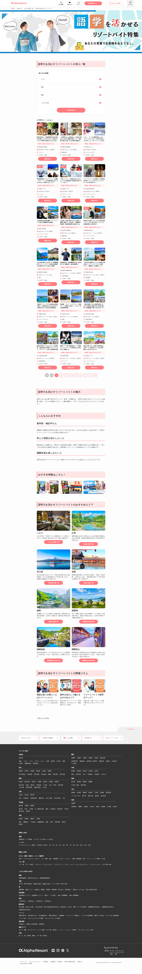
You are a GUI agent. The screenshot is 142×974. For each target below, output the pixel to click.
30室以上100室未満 (31, 924)
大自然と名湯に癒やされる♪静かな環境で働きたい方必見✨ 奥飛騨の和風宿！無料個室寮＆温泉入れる (70, 222)
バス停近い (53, 895)
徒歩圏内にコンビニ (24, 895)
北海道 (21, 754)
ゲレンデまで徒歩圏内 (112, 915)
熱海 (20, 822)
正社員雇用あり (42, 915)
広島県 (90, 771)
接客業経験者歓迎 (45, 878)
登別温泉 (35, 763)
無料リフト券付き (99, 915)
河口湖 (66, 809)
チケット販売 (29, 864)
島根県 (79, 771)
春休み (46, 845)
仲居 (20, 858)
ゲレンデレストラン (82, 864)
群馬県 (57, 781)
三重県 (38, 818)
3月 (57, 845)
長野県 (32, 805)
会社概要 (52, 961)
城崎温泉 (82, 761)
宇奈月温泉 (57, 798)
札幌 (20, 761)
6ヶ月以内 (43, 839)
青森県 (21, 771)
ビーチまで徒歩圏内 (87, 915)
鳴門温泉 (83, 785)
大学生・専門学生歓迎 (25, 884)
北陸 (20, 791)
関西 (72, 754)
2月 (53, 845)
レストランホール (28, 858)
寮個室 (43, 889)
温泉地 (29, 935)
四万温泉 (60, 785)
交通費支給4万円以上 (108, 907)
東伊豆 (64, 822)
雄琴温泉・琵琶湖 (92, 761)
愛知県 (32, 818)
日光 (50, 785)
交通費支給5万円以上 (25, 909)
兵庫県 (90, 758)
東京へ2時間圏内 (63, 895)
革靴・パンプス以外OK (79, 907)
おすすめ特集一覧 (28, 8)
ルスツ (43, 761)
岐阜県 (21, 818)
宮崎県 (102, 792)
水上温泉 (21, 787)
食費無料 (61, 915)
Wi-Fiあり (61, 889)
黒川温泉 (103, 796)
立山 (63, 798)
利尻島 (53, 761)
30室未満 (41, 924)
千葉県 (39, 781)
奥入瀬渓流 (22, 774)
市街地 (45, 935)
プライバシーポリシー (35, 961)
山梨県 (26, 805)
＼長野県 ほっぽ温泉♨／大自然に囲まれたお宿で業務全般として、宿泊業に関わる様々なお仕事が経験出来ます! (71, 139)
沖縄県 (73, 803)
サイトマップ (23, 961)
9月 (77, 845)
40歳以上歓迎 (46, 884)
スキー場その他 (106, 864)
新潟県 (21, 805)
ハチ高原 (73, 763)
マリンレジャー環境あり (73, 915)
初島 (47, 822)
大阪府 (85, 758)
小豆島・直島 (75, 785)
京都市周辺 (74, 761)
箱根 (27, 785)
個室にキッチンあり (79, 889)
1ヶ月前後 (29, 839)
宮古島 (115, 806)
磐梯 (49, 774)
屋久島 (84, 796)
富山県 (21, 795)
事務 (46, 858)
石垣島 (97, 806)
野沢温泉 (59, 809)
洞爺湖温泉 (28, 763)
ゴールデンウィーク (24, 845)
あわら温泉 (49, 798)
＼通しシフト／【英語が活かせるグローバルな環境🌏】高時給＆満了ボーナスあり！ (71, 180)
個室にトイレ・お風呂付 (32, 889)
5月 (64, 845)
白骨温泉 (52, 809)
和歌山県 (102, 758)
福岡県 (73, 792)
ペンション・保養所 (70, 930)
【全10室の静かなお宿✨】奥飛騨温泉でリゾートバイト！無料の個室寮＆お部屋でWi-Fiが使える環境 (47, 264)
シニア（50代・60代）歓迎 (59, 884)
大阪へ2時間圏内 (74, 895)
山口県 (96, 771)
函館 (63, 761)
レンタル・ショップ (69, 864)
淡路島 (108, 761)
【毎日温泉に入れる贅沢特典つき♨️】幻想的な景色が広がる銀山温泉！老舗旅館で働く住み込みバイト (94, 306)
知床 (47, 761)
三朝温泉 (89, 774)
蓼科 (47, 809)
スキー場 (48, 930)
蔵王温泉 (36, 774)
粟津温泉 (41, 798)
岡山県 (85, 771)
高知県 (79, 781)
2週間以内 (22, 839)
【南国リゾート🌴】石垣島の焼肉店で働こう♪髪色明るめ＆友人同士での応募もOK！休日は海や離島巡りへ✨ (47, 306)
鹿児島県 (108, 792)
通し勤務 (21, 907)
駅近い (47, 895)
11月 (85, 845)
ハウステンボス (75, 796)
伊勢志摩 (57, 822)
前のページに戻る (43, 718)
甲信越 (21, 802)
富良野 (21, 763)
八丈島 (44, 787)
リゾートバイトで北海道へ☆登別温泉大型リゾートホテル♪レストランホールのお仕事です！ (94, 180)
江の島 (45, 785)
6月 (67, 845)
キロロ (37, 761)
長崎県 (85, 792)
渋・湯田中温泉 (39, 809)
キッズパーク (58, 864)
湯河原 (32, 785)
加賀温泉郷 (33, 798)
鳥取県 (73, 771)
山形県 (44, 771)
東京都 (21, 781)
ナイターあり (23, 918)
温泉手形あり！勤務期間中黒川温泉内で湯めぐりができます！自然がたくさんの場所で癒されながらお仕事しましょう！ (47, 139)
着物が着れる (23, 915)
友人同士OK (39, 907)
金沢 (20, 798)
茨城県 (51, 781)
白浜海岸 (114, 761)
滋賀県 (73, 758)
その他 (103, 858)
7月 (71, 845)
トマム (31, 761)
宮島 (72, 774)
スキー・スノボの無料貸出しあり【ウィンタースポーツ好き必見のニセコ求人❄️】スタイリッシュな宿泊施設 (94, 139)
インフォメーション (95, 864)
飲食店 (55, 930)
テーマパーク (32, 930)
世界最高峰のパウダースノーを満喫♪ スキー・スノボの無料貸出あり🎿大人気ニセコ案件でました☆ (47, 180)
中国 (72, 767)
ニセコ (25, 761)
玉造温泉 (96, 774)
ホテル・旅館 (23, 930)
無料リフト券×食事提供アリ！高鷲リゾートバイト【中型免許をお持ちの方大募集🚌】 (70, 347)
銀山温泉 (43, 774)
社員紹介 (59, 961)
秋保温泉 (29, 774)
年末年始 (39, 845)
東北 (20, 767)
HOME (13, 8)
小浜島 (109, 806)
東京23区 (21, 785)
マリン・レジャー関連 (93, 858)
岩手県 (26, 771)
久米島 (92, 806)
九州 (72, 789)
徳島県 (85, 781)
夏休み (34, 845)
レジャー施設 (41, 930)
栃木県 (45, 781)
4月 (60, 845)
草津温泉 (38, 785)
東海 (20, 815)
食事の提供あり (53, 915)
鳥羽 (51, 822)
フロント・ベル (39, 858)
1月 (50, 845)
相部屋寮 (54, 889)
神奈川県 (27, 781)
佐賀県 (79, 792)
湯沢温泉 (21, 811)
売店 (50, 858)
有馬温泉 (101, 761)
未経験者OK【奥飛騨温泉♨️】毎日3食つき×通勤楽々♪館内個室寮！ (71, 263)
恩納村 (86, 806)
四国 (72, 778)
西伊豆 (21, 824)
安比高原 (55, 774)
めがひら (104, 774)
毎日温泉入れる (32, 915)
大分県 (96, 792)
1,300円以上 (30, 901)
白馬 (26, 809)
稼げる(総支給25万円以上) (51, 907)
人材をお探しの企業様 (26, 963)
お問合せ (79, 961)
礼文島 (59, 761)
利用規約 (45, 961)
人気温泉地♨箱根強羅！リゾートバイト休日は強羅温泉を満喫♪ (47, 221)
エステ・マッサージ (65, 858)
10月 (81, 845)
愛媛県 (90, 781)
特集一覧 (19, 8)
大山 (84, 774)
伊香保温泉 (29, 787)
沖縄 (72, 800)
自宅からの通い (29, 907)
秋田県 (38, 771)
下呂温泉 (33, 822)
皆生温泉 (78, 774)
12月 (89, 845)
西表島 (103, 806)
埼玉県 (34, 781)
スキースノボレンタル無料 (35, 918)
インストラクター (47, 864)
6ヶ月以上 (50, 839)
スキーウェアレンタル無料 (52, 918)
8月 (74, 845)
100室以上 (22, 924)
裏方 (84, 858)
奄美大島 (90, 796)
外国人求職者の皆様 (70, 961)
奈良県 (96, 758)
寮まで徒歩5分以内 (91, 889)
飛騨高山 (25, 822)
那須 (55, 785)
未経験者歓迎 (23, 878)
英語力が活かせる (33, 878)
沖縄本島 (73, 806)
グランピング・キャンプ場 (85, 930)
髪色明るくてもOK (66, 907)
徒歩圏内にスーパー (37, 895)
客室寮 (48, 889)
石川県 (26, 795)
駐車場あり (68, 889)
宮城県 (32, 771)
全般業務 (55, 858)
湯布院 (97, 796)
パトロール (38, 864)
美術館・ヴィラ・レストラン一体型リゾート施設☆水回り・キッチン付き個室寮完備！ (70, 306)
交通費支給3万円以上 (94, 907)
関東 (20, 778)
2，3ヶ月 (36, 839)
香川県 (73, 781)
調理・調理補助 (77, 858)
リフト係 (21, 864)
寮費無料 (21, 889)
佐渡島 (28, 811)
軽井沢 (21, 809)
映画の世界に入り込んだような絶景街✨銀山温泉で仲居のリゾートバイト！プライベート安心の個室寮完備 (47, 347)
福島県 (50, 771)
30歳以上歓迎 (37, 884)
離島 (33, 935)
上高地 (31, 809)
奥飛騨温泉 (40, 822)
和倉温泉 (25, 798)
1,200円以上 (22, 901)
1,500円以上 (47, 901)
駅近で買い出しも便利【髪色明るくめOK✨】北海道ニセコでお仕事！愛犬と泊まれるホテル (94, 347)
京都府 (79, 758)
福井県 (32, 795)
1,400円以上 (39, 901)
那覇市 (80, 806)
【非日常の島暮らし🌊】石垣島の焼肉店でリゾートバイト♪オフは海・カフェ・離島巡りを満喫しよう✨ (94, 264)
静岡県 (26, 818)
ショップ (60, 930)
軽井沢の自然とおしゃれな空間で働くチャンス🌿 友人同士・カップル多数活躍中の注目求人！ (94, 222)
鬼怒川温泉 (37, 787)
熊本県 (90, 792)
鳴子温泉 (62, 774)
